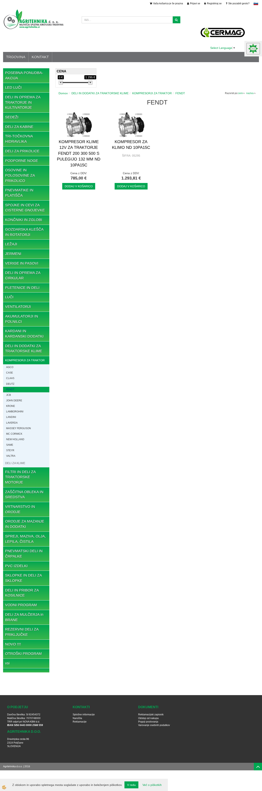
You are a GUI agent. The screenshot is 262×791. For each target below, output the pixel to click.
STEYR (10, 450)
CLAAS (10, 378)
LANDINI (11, 417)
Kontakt (40, 57)
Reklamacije (80, 721)
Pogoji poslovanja (148, 721)
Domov (63, 93)
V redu (131, 785)
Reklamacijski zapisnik (151, 714)
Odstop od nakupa (148, 718)
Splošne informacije (84, 714)
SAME (9, 444)
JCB (8, 395)
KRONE (10, 406)
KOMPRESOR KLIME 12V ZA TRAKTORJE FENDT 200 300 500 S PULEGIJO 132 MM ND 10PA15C (78, 153)
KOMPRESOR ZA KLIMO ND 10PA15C (131, 144)
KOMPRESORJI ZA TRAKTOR (25, 360)
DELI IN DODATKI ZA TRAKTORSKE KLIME (100, 93)
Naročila (77, 718)
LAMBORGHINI (14, 411)
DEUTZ (10, 384)
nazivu (250, 93)
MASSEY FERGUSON (18, 428)
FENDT (10, 389)
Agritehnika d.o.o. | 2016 (16, 766)
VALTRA (10, 455)
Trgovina (15, 57)
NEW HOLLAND (15, 439)
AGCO (9, 367)
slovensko (256, 3)
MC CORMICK (14, 433)
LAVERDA (12, 422)
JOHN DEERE (14, 400)
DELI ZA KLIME (15, 463)
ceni (240, 93)
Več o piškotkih (152, 785)
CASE (9, 372)
